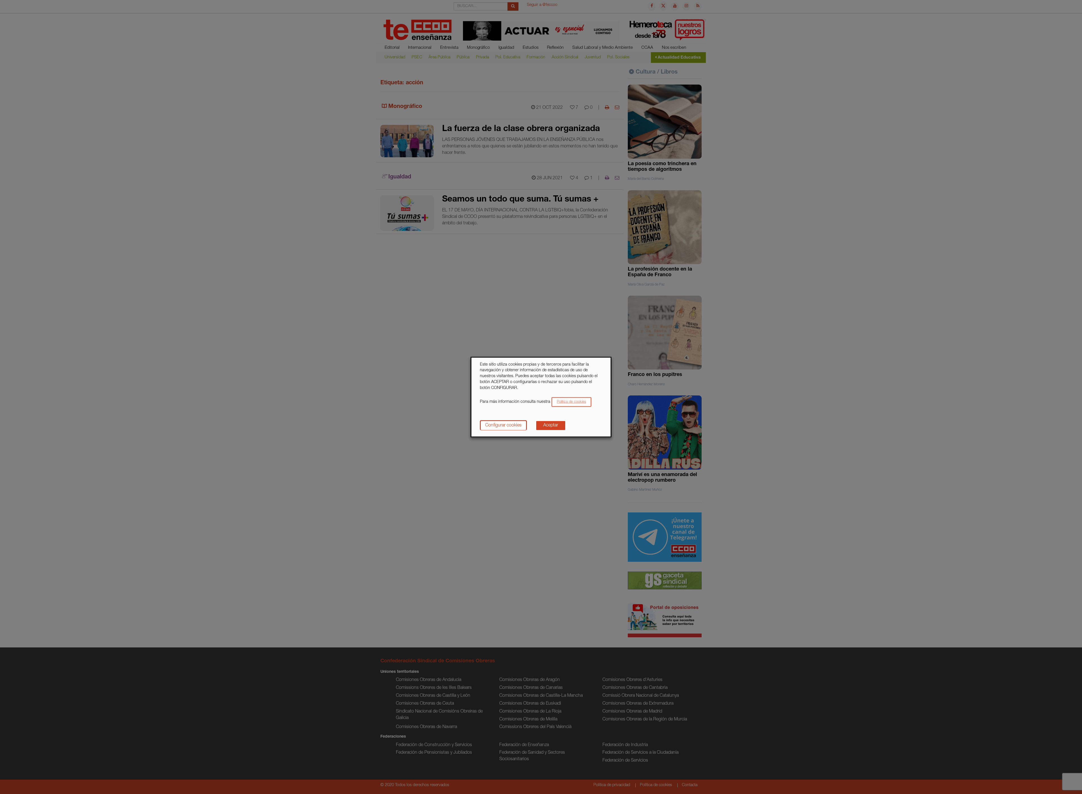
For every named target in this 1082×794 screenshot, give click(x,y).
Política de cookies (571, 402)
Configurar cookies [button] (503, 425)
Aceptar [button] (550, 425)
